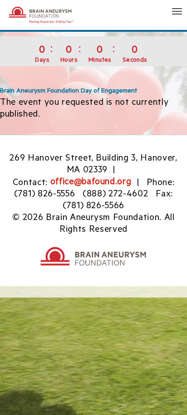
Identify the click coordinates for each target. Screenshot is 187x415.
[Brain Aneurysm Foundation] (45, 15)
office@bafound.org (91, 183)
